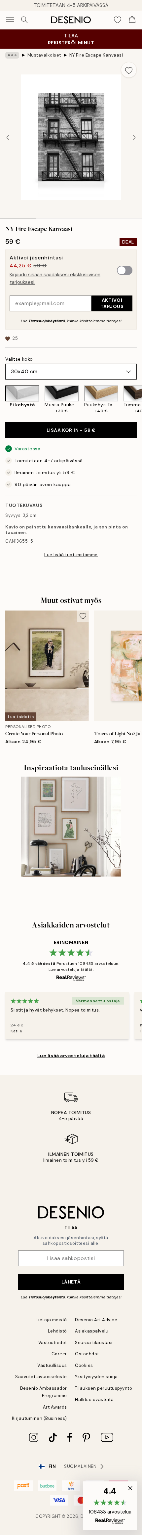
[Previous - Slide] (8, 137)
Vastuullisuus (52, 1365)
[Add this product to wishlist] (129, 70)
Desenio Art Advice (96, 1320)
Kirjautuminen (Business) (39, 1418)
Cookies (84, 1365)
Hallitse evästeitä (94, 1399)
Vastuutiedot (52, 1342)
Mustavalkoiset (44, 55)
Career (59, 1354)
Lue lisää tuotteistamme (71, 555)
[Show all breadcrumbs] (12, 55)
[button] (110, 1505)
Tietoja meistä (51, 1320)
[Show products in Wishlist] (117, 20)
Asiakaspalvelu (91, 1331)
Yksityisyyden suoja (96, 1376)
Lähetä (71, 1282)
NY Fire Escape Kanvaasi (96, 55)
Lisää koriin (71, 430)
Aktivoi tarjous (112, 303)
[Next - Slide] (134, 137)
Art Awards (55, 1407)
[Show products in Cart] (132, 20)
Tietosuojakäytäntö (46, 321)
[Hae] (24, 20)
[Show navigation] (10, 20)
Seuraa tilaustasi (94, 1342)
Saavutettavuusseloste (41, 1376)
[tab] (18, 215)
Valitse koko (19, 359)
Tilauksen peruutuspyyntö (103, 1388)
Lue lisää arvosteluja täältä (71, 1056)
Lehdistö (57, 1331)
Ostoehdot (87, 1354)
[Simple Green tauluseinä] (71, 827)
